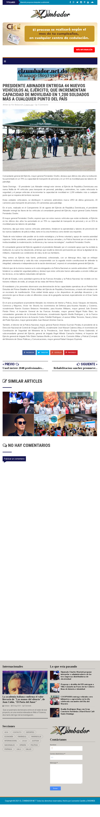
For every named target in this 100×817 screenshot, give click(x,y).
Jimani (24, 741)
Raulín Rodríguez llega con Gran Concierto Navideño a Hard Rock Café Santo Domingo (78, 711)
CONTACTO (17, 732)
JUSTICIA (35, 741)
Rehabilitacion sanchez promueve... (75, 368)
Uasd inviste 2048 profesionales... (23, 368)
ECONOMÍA (9, 737)
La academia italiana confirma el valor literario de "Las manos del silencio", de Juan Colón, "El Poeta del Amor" (23, 699)
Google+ (58, 352)
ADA (6, 732)
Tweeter (44, 352)
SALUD (28, 749)
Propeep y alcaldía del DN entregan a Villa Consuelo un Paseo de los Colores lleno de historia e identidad (77, 686)
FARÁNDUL (22, 737)
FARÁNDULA (36, 737)
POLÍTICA (34, 745)
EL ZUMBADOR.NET (28, 801)
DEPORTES (30, 732)
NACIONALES (10, 745)
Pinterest (72, 352)
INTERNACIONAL (11, 741)
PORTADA (8, 749)
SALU (19, 749)
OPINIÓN (23, 745)
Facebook (30, 352)
